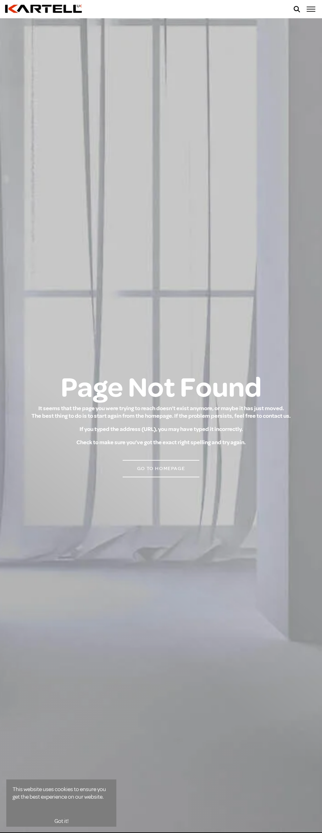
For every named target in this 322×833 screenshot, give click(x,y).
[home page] (44, 9)
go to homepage (161, 468)
